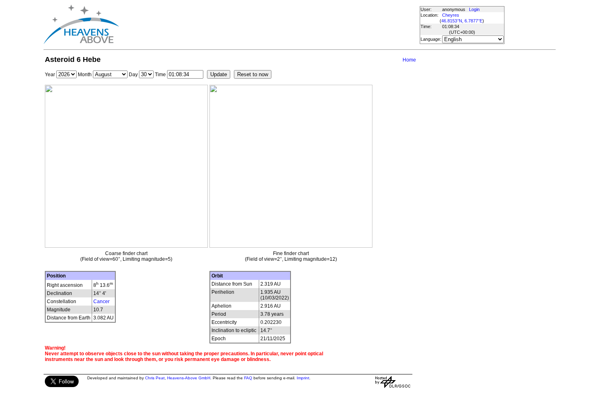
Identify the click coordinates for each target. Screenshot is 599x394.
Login (474, 9)
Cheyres (450, 15)
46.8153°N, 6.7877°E (461, 20)
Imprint (303, 378)
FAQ (248, 378)
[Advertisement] (269, 24)
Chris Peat (155, 378)
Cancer (101, 301)
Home (409, 60)
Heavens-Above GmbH (188, 378)
